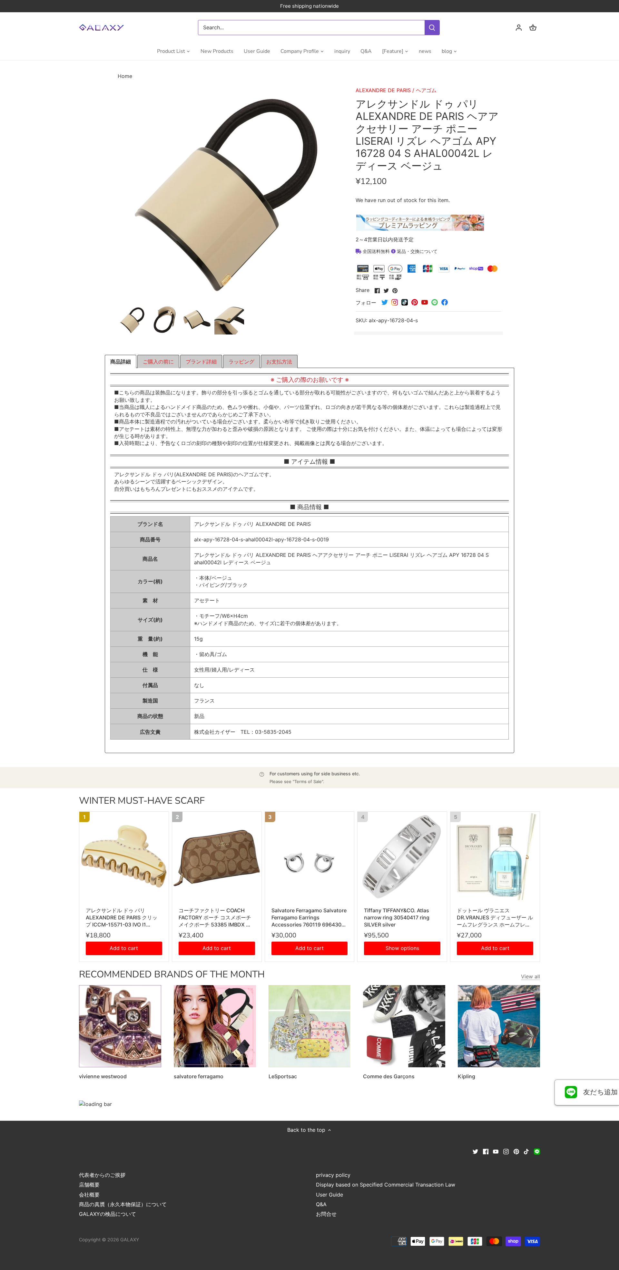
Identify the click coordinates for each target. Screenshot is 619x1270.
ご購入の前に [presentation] (158, 361)
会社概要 (89, 1194)
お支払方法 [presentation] (279, 361)
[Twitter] (475, 1151)
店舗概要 (89, 1184)
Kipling (466, 1076)
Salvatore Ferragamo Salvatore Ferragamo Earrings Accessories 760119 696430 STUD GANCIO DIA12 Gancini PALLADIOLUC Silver (309, 917)
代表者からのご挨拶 (102, 1175)
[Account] (519, 27)
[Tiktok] (526, 1151)
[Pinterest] (516, 1151)
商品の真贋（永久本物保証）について (123, 1204)
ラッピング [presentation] (241, 361)
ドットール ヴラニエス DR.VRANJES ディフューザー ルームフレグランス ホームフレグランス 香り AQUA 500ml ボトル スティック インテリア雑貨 (495, 917)
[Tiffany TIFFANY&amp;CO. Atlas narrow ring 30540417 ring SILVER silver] (402, 856)
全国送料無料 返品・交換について (399, 251)
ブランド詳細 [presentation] (201, 361)
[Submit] (432, 27)
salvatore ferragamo (198, 1076)
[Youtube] (495, 1151)
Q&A (321, 1204)
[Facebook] (485, 1151)
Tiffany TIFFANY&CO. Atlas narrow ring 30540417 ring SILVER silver (396, 917)
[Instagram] (506, 1151)
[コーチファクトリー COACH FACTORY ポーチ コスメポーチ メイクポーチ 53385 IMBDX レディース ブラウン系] (216, 856)
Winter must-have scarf (142, 800)
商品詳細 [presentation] (120, 361)
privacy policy (333, 1175)
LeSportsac (283, 1076)
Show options (402, 948)
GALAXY (129, 1239)
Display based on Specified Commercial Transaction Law (385, 1184)
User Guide (329, 1194)
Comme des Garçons (389, 1076)
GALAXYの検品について (107, 1214)
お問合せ (326, 1214)
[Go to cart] (533, 27)
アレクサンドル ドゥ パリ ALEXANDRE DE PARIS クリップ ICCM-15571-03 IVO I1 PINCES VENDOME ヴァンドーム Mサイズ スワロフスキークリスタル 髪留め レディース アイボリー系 (124, 917)
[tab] (120, 361)
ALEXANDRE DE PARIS (383, 90)
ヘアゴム (426, 90)
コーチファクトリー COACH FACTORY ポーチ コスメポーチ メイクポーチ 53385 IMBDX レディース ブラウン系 (215, 917)
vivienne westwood (103, 1076)
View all (530, 976)
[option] (132, 319)
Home (125, 76)
